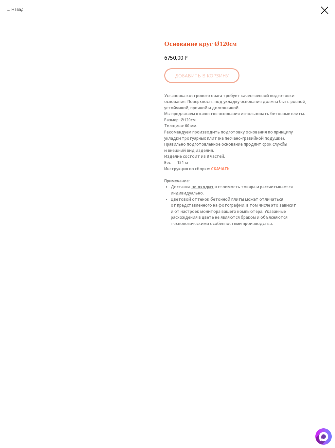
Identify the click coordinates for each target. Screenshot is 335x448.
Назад (17, 9)
